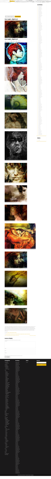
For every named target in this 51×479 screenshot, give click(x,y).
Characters (7, 375)
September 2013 (40, 96)
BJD (5, 411)
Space (6, 451)
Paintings (7, 390)
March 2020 (17, 365)
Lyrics (6, 445)
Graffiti (6, 381)
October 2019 (39, 14)
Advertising (6, 362)
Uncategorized (7, 453)
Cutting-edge (7, 378)
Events (6, 444)
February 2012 (40, 117)
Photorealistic (7, 395)
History (6, 430)
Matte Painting (7, 386)
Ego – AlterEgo (8, 16)
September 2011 (40, 123)
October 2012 (39, 108)
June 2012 (39, 113)
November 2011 (18, 461)
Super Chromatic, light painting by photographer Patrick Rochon (12, 335)
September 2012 (40, 109)
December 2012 (40, 106)
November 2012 (40, 107)
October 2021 (39, 7)
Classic (6, 376)
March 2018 (39, 35)
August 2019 (39, 16)
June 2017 (17, 396)
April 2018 (39, 34)
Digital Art (12, 16)
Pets (5, 448)
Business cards (7, 420)
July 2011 (39, 125)
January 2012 (39, 118)
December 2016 (40, 52)
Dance (6, 443)
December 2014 (40, 79)
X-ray (6, 409)
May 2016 (39, 60)
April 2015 (17, 421)
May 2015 (17, 420)
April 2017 (17, 398)
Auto (6, 428)
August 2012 (17, 452)
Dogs (6, 450)
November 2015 (40, 67)
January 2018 (17, 389)
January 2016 (17, 412)
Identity (6, 418)
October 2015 (39, 68)
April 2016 (39, 61)
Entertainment (7, 413)
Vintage (7, 408)
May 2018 (39, 33)
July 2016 (39, 58)
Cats (6, 449)
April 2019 (39, 21)
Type (6, 425)
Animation (6, 365)
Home (16, 470)
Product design (7, 423)
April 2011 (17, 468)
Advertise (17, 474)
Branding (7, 419)
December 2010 (40, 133)
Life (5, 427)
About (16, 472)
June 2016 (39, 59)
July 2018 (39, 31)
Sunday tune (7, 446)
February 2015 (40, 77)
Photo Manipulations (8, 392)
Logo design (7, 421)
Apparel (7, 415)
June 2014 (39, 86)
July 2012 (17, 453)
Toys (5, 452)
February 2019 (40, 23)
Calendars (7, 374)
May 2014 (39, 87)
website (8, 332)
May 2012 (39, 114)
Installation (6, 426)
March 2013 (17, 445)
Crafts (6, 412)
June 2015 (39, 72)
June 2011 (39, 126)
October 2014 (39, 81)
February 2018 (17, 388)
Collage (6, 377)
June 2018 (39, 32)
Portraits (7, 396)
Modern (7, 389)
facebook (15, 332)
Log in (27, 362)
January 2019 (39, 24)
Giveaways (6, 417)
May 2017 (17, 397)
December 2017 (40, 39)
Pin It (20, 64)
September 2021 (18, 364)
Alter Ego (6, 364)
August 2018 (39, 30)
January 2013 (39, 105)
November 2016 (40, 53)
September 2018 (18, 381)
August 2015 (39, 70)
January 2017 (39, 51)
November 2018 (18, 379)
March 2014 (39, 89)
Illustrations (7, 383)
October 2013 (39, 95)
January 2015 (39, 78)
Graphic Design (7, 382)
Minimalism (7, 387)
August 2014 (17, 429)
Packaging (7, 422)
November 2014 (40, 80)
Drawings (7, 380)
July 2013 (39, 98)
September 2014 (18, 428)
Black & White (7, 373)
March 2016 (39, 62)
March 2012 (39, 116)
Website (6, 352)
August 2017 (39, 43)
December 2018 (40, 25)
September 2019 (40, 15)
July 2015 (39, 71)
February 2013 (40, 104)
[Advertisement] (20, 10)
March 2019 (39, 22)
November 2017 (40, 40)
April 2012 (39, 115)
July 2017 (39, 44)
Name (5, 348)
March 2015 (39, 76)
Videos (6, 447)
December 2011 (18, 460)
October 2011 (17, 462)
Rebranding (7, 424)
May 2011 (39, 127)
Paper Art (7, 391)
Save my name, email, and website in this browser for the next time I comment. (13, 355)
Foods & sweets (7, 429)
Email (5, 350)
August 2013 (39, 97)
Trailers (7, 441)
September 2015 (40, 69)
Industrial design (8, 384)
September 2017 (40, 42)
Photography (7, 393)
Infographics (7, 385)
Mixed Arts (7, 388)
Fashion (6, 414)
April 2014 (39, 88)
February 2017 (40, 50)
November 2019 (40, 13)
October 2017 (39, 41)
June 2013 (39, 99)
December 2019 (40, 12)
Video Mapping (7, 407)
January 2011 (39, 132)
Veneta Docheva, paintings (33, 335)
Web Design (6, 454)
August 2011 (39, 124)
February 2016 (17, 411)
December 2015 (18, 413)
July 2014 (17, 430)
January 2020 (39, 11)
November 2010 (40, 134)
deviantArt (11, 332)
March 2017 (39, 49)
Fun (5, 416)
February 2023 (40, 6)
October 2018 (17, 380)
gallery (13, 332)
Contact (17, 476)
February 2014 (40, 90)
